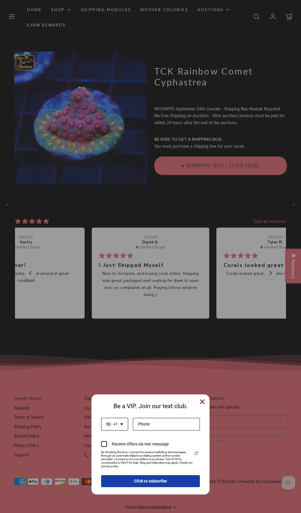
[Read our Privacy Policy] (196, 453)
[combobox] (114, 424)
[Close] (202, 402)
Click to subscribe (150, 481)
